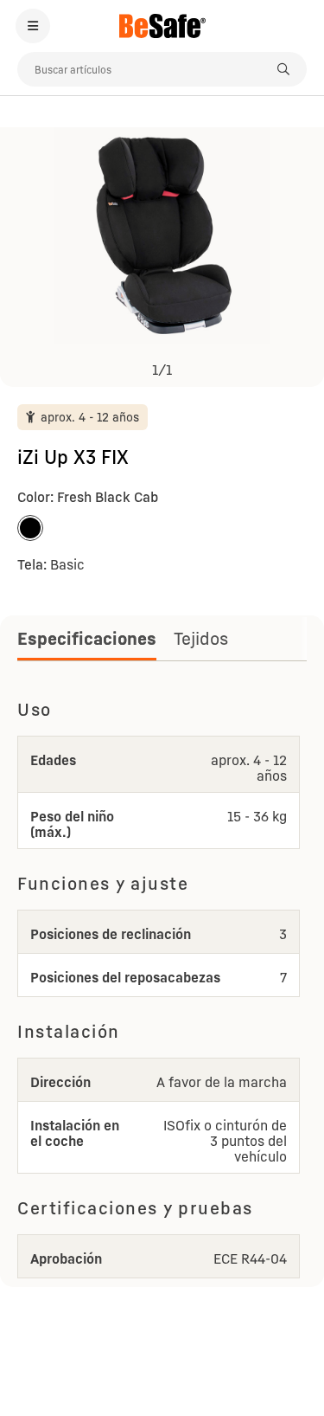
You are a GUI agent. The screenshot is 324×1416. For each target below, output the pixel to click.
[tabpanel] (162, 985)
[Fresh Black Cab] (30, 528)
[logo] (162, 26)
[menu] (33, 26)
